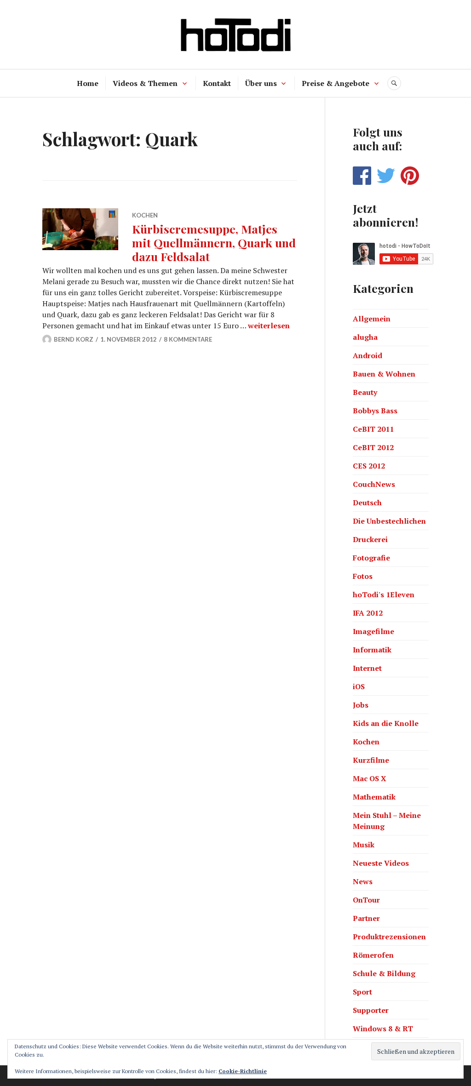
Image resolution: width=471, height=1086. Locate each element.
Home (87, 83)
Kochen (145, 215)
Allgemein (372, 319)
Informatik (372, 650)
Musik (363, 845)
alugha (365, 337)
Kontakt (217, 83)
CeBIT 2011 (373, 429)
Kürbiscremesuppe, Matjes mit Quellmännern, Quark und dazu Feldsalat (214, 242)
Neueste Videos (381, 863)
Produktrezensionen (389, 937)
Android (367, 355)
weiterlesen (269, 325)
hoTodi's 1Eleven (383, 594)
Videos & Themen (145, 83)
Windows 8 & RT (383, 1028)
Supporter (371, 1010)
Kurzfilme (371, 760)
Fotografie (371, 558)
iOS (359, 686)
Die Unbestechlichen (389, 521)
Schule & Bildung (384, 973)
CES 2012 (369, 466)
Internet (367, 668)
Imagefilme (373, 631)
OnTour (366, 900)
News (363, 881)
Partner (366, 918)
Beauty (365, 392)
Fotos (363, 576)
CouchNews (374, 484)
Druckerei (370, 539)
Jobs (360, 705)
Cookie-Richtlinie (242, 1071)
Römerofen (373, 955)
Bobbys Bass (375, 411)
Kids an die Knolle (386, 723)
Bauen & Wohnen (384, 374)
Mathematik (374, 797)
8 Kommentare (188, 339)
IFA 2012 (368, 613)
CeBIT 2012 (373, 447)
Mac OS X (369, 778)
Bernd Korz (73, 339)
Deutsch (367, 502)
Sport (362, 992)
